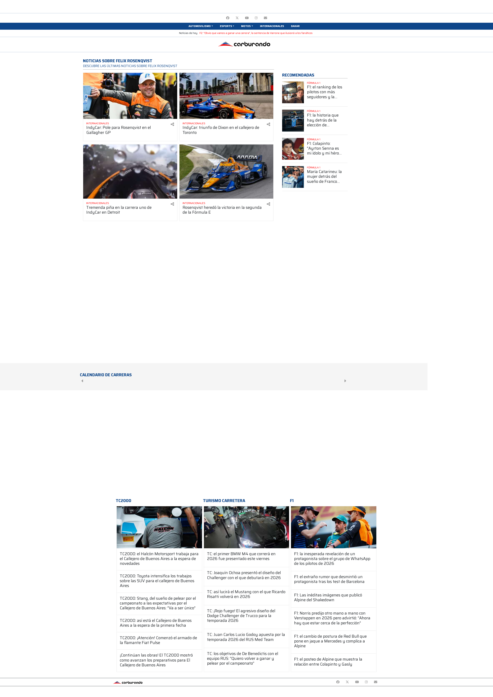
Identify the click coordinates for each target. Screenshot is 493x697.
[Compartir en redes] (172, 124)
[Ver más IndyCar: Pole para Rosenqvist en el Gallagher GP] (130, 96)
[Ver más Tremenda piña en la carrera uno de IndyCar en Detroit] (130, 171)
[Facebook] (227, 18)
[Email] (265, 18)
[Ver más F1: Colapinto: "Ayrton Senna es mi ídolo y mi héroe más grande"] (293, 149)
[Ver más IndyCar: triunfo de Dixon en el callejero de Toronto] (226, 96)
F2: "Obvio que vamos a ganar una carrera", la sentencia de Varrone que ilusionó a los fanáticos (256, 33)
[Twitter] (237, 18)
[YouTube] (247, 18)
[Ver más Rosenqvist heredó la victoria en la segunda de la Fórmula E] (226, 171)
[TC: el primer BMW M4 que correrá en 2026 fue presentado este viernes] (246, 527)
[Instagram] (256, 18)
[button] (200, 26)
